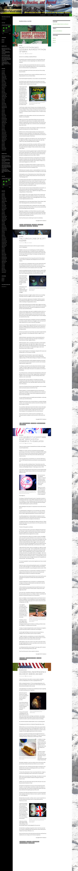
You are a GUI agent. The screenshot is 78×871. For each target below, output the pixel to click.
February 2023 (4, 76)
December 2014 (4, 118)
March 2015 (3, 114)
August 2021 (4, 87)
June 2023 (3, 70)
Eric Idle (21, 224)
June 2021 (3, 89)
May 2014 (3, 250)
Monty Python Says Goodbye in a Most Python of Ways (32, 49)
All (20, 423)
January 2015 (4, 117)
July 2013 (3, 141)
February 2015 (4, 115)
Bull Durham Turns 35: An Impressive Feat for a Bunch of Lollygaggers (6, 49)
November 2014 (4, 119)
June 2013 (3, 265)
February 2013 (4, 148)
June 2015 (3, 110)
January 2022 (4, 84)
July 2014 (3, 125)
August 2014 (4, 246)
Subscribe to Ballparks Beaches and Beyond (60, 24)
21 (3, 30)
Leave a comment (29, 53)
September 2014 (4, 122)
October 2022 (4, 77)
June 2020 (3, 100)
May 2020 (3, 102)
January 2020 (4, 103)
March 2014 (3, 130)
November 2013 (4, 136)
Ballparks (21, 236)
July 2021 (3, 88)
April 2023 (3, 73)
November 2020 (4, 93)
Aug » (10, 33)
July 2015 (3, 108)
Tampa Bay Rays (22, 424)
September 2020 (4, 96)
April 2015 (3, 235)
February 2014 (4, 132)
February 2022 (4, 205)
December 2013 (4, 134)
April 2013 (3, 145)
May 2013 (3, 144)
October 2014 (4, 121)
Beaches (54, 40)
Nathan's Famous (36, 841)
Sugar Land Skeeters (41, 423)
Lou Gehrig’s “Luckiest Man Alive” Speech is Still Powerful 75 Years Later (32, 439)
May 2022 (3, 80)
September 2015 (4, 107)
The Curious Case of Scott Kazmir (32, 239)
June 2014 (3, 126)
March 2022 (3, 81)
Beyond (20, 45)
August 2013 (4, 140)
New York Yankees (23, 659)
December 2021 (4, 85)
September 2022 (4, 78)
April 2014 (3, 129)
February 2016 (4, 104)
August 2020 (4, 220)
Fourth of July (22, 841)
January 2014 (4, 133)
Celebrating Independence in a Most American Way (32, 673)
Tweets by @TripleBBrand (57, 30)
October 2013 (4, 137)
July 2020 (3, 99)
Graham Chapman (28, 224)
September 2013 (4, 261)
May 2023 (3, 194)
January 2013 (4, 149)
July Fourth (29, 841)
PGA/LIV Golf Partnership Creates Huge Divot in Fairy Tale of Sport (6, 52)
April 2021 (3, 91)
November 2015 (4, 106)
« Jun (3, 33)
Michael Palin (40, 224)
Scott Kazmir (33, 423)
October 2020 (4, 95)
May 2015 (3, 111)
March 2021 (3, 92)
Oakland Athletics (26, 423)
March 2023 (3, 74)
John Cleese (34, 224)
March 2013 (3, 147)
